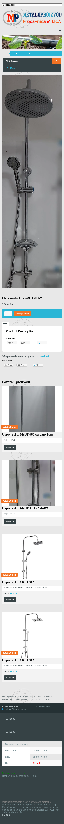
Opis (5, 323)
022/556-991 (11, 706)
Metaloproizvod (9, 696)
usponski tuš (42, 356)
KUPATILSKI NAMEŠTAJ (25, 587)
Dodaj (8, 447)
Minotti (14, 593)
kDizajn (6, 814)
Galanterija (9, 587)
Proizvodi (23, 696)
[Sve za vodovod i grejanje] (32, 18)
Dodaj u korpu (22, 313)
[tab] (5, 324)
